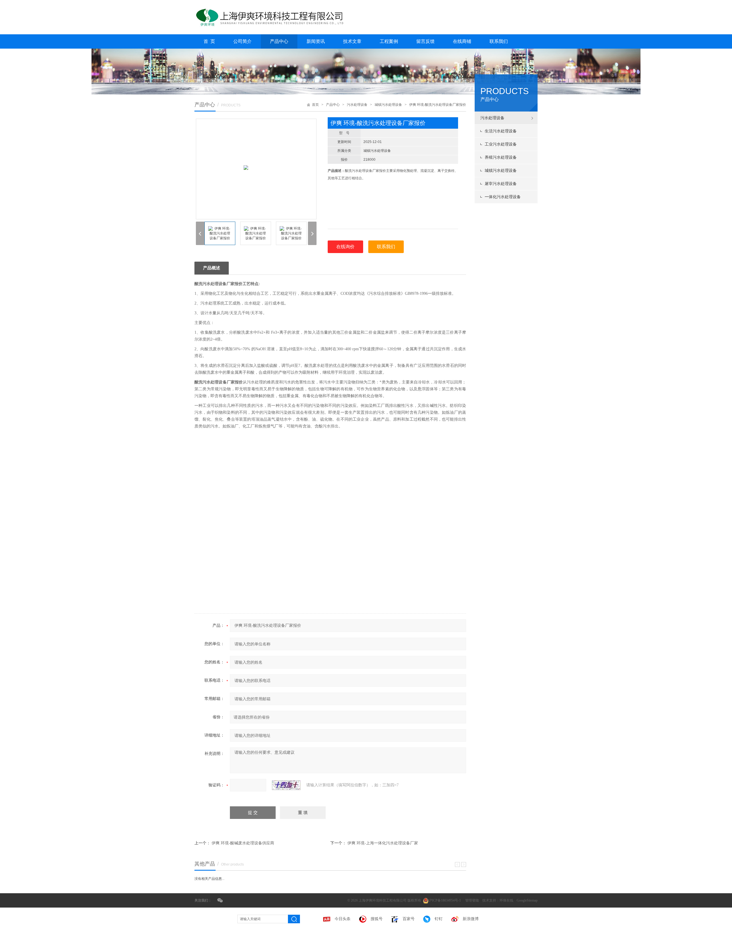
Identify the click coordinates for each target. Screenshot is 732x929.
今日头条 (343, 919)
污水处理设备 (492, 118)
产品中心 (279, 41)
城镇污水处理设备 (501, 170)
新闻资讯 (316, 41)
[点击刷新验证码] (286, 785)
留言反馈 (425, 41)
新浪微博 (471, 919)
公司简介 (242, 41)
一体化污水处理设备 (503, 197)
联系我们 (499, 41)
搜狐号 (377, 919)
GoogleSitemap (527, 900)
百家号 (409, 919)
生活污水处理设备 (501, 131)
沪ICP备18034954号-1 (445, 900)
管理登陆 (472, 900)
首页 (315, 105)
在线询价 (345, 246)
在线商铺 (462, 41)
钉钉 (439, 919)
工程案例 (389, 41)
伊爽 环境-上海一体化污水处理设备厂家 (382, 843)
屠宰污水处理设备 (501, 184)
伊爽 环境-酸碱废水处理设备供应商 (243, 843)
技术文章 (352, 41)
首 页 (209, 41)
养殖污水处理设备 (501, 157)
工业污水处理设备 (501, 144)
